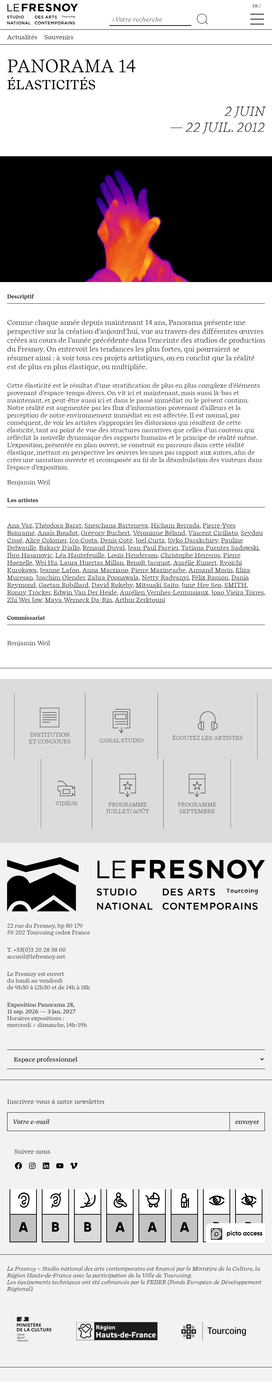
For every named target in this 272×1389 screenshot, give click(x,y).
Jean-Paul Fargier (153, 547)
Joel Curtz (150, 540)
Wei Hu (46, 562)
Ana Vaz (19, 525)
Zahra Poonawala (113, 577)
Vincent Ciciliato (213, 532)
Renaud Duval (104, 547)
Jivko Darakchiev (193, 540)
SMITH (235, 585)
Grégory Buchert (105, 532)
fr (255, 6)
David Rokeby (112, 585)
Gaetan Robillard (64, 585)
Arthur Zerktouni (140, 599)
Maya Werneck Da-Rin (78, 599)
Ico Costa (83, 540)
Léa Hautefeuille (79, 555)
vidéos (66, 803)
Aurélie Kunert (195, 562)
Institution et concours (50, 738)
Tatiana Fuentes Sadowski (220, 547)
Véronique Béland (159, 532)
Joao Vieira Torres (237, 592)
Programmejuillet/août (127, 808)
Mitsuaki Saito (157, 585)
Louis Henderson (132, 555)
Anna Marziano (105, 570)
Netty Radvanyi (165, 577)
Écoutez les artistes (207, 738)
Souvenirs (58, 37)
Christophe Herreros (190, 555)
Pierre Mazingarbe (158, 570)
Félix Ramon (210, 577)
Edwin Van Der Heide (85, 592)
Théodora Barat (58, 525)
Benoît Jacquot (148, 562)
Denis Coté (116, 540)
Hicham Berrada (175, 525)
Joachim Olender (60, 577)
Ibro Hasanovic (29, 555)
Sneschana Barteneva (116, 525)
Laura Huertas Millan (92, 562)
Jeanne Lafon (59, 570)
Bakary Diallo (59, 547)
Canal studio (121, 740)
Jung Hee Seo (201, 585)
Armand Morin (210, 570)
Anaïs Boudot (58, 532)
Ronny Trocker (29, 592)
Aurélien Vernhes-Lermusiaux (164, 592)
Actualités (22, 37)
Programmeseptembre (197, 808)
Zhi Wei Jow (24, 599)
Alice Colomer (46, 540)
